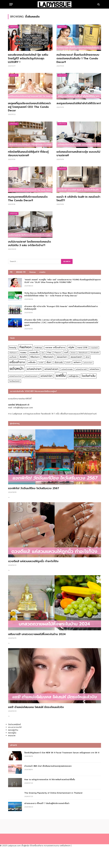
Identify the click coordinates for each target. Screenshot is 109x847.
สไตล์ (87, 357)
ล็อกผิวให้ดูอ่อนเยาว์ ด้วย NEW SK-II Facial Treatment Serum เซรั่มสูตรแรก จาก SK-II (61, 752)
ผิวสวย (73, 353)
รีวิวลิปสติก (95, 352)
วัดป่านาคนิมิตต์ (14, 724)
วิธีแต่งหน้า (48, 357)
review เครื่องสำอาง (55, 347)
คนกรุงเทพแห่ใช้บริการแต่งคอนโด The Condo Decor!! (28, 198)
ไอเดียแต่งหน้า (14, 381)
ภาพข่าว (42, 272)
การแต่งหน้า (94, 348)
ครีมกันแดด (13, 353)
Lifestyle (13, 27)
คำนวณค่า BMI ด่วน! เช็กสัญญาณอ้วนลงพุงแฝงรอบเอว (48, 766)
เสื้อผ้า (48, 362)
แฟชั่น (61, 375)
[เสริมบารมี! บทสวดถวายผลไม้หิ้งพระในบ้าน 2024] (54, 602)
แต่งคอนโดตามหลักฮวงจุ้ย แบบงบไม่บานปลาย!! (78, 153)
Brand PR (21, 272)
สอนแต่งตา (62, 357)
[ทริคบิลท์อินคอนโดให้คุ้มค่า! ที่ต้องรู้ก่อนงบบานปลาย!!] (30, 135)
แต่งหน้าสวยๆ (51, 369)
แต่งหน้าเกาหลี (81, 369)
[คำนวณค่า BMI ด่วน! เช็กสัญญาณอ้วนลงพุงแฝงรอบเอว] (15, 769)
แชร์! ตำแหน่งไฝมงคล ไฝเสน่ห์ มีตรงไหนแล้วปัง (36, 707)
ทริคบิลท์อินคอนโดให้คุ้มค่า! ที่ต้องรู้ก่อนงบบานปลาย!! (28, 153)
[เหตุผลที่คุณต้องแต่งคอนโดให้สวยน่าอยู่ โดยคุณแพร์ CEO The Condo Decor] (30, 86)
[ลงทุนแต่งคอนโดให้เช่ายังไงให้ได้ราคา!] (78, 86)
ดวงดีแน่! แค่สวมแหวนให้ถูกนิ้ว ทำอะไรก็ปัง (33, 561)
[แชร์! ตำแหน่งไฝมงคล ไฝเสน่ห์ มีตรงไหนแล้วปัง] (54, 675)
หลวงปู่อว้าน (13, 730)
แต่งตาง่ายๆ (88, 363)
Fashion (26, 347)
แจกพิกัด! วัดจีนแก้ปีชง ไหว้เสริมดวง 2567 (33, 488)
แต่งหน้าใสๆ (47, 376)
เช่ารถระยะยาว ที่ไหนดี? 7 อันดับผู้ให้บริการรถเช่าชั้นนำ (46, 803)
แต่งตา (77, 362)
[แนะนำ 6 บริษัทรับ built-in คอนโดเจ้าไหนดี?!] (78, 179)
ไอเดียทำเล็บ (88, 376)
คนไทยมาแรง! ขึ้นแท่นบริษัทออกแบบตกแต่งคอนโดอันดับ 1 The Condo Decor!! (77, 58)
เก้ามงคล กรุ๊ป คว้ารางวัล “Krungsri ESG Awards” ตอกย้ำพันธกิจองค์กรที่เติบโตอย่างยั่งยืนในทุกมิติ (61, 307)
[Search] (98, 4)
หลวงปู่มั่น (12, 732)
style (71, 347)
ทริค (42, 353)
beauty (12, 347)
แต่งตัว (68, 363)
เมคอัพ (41, 363)
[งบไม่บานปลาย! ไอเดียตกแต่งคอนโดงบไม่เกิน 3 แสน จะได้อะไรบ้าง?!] (30, 224)
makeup (38, 347)
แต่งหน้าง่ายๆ (34, 369)
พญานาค (11, 735)
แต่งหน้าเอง (94, 369)
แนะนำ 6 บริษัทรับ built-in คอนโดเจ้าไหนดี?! (78, 198)
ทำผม (49, 352)
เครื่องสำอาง (17, 362)
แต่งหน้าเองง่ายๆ (15, 376)
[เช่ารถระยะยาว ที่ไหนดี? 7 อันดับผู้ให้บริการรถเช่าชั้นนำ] (15, 806)
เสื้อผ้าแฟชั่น (58, 362)
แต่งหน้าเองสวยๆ (31, 376)
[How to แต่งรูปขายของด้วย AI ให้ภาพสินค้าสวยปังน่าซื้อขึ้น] (15, 782)
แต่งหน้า (16, 368)
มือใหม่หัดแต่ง (83, 353)
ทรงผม (23, 352)
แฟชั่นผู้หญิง (74, 376)
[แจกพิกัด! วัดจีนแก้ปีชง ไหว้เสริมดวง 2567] (54, 456)
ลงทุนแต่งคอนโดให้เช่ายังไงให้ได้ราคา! (78, 103)
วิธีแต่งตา (35, 357)
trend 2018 (82, 347)
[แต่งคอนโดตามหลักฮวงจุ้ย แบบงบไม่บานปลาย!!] (78, 135)
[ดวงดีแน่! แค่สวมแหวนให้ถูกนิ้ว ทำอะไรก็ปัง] (54, 529)
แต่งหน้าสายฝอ (67, 369)
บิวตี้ (66, 352)
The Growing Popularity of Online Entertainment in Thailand (53, 793)
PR (11, 272)
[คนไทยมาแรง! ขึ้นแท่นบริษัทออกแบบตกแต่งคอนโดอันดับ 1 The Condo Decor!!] (78, 37)
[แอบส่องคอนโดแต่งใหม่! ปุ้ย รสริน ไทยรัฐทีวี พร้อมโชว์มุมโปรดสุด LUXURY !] (30, 37)
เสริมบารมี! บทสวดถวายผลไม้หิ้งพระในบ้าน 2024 (37, 634)
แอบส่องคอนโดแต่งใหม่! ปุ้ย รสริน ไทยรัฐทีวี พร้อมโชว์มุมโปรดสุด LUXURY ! (28, 58)
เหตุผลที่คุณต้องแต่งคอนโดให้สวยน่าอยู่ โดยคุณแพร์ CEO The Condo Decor (29, 107)
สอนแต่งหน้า (76, 357)
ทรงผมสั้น (34, 352)
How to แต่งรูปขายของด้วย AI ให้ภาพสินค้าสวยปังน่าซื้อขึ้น (49, 779)
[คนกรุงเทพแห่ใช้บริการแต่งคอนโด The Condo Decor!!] (30, 179)
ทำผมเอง (57, 352)
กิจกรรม (32, 272)
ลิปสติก (23, 357)
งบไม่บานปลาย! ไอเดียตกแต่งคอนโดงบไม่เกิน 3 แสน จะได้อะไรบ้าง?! (29, 243)
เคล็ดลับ (32, 362)
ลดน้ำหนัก (13, 357)
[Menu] (11, 4)
